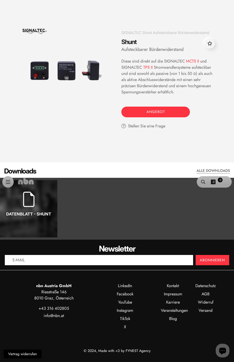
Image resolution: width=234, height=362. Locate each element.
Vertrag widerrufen (22, 354)
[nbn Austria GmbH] (26, 181)
